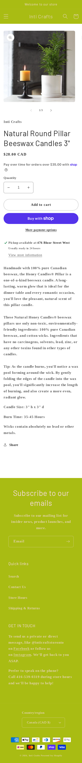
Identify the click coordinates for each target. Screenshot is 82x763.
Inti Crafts (34, 755)
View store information (25, 255)
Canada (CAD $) (38, 722)
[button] (6, 16)
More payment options (41, 230)
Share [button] (13, 445)
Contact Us (17, 587)
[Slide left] (31, 110)
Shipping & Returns (24, 608)
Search (13, 576)
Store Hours (17, 597)
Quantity (10, 178)
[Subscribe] (68, 541)
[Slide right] (51, 110)
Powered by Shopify (51, 755)
